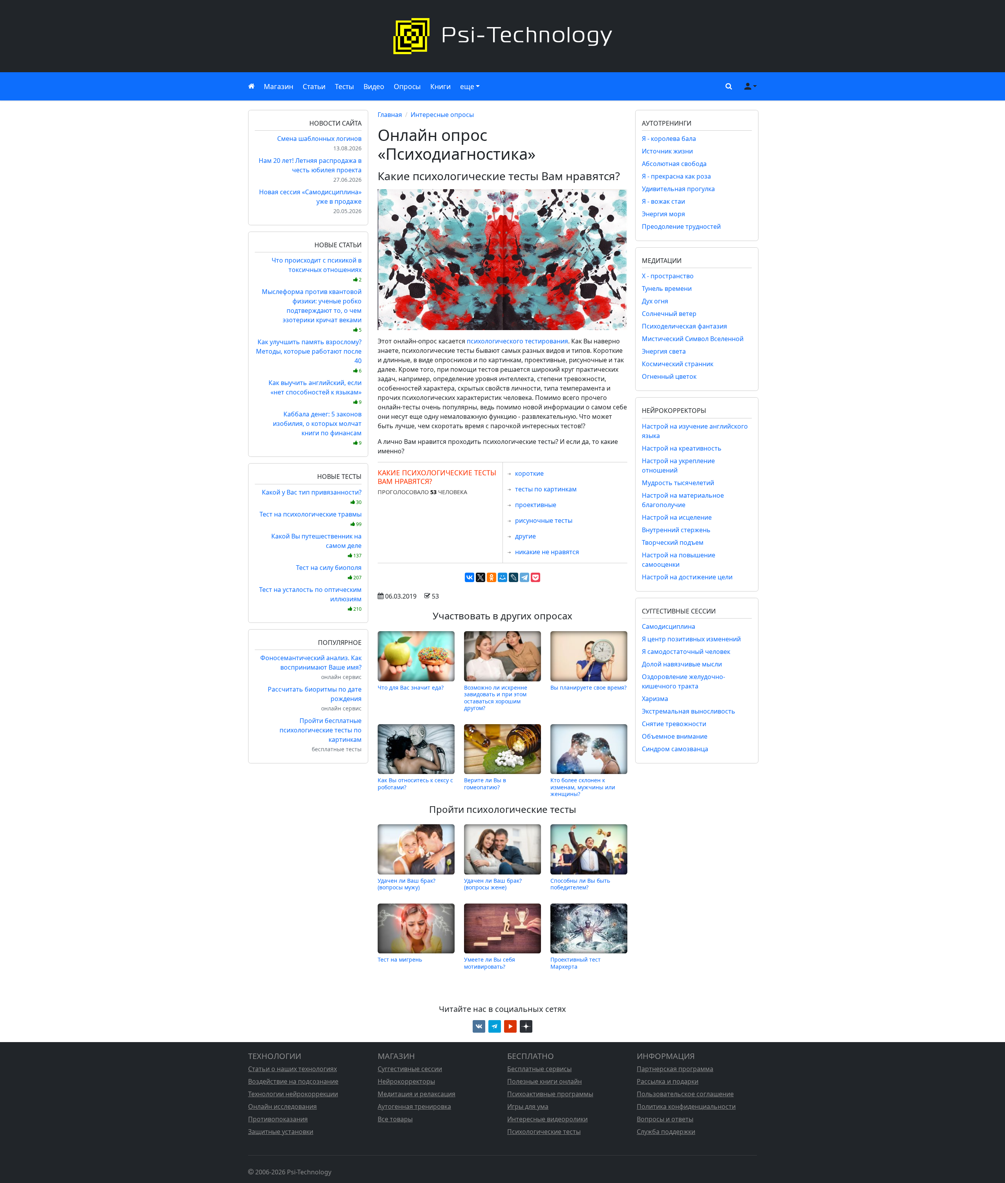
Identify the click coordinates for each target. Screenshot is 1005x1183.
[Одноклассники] (491, 577)
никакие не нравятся (547, 552)
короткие (529, 473)
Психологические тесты (544, 1131)
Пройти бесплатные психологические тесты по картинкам (321, 730)
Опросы (407, 86)
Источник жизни (667, 151)
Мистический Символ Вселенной (693, 338)
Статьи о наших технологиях (292, 1068)
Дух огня (655, 301)
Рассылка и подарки (667, 1081)
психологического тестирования (517, 341)
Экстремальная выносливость (688, 711)
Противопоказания (278, 1119)
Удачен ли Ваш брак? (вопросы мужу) (406, 884)
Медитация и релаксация (416, 1094)
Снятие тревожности (674, 723)
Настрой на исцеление (677, 517)
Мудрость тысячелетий (678, 482)
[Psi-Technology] (502, 36)
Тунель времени (667, 288)
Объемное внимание (674, 736)
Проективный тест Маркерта (575, 963)
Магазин (278, 86)
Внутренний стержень (676, 530)
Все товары (395, 1119)
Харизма (655, 698)
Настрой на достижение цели (687, 577)
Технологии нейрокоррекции (293, 1094)
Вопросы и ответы (665, 1119)
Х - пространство (668, 276)
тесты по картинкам (546, 489)
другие (525, 536)
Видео (374, 86)
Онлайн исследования (282, 1106)
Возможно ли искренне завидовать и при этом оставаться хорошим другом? (495, 697)
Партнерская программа (675, 1068)
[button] (727, 86)
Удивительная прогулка (678, 188)
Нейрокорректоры (406, 1081)
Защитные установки (280, 1131)
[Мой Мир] (502, 577)
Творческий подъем (673, 542)
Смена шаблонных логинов (319, 138)
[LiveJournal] (513, 577)
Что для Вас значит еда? (411, 687)
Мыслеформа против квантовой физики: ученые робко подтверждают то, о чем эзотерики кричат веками (312, 310)
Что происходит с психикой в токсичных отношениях (317, 269)
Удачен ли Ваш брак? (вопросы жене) (493, 884)
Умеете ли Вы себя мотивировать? (489, 963)
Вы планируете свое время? (588, 687)
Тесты (344, 86)
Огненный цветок (669, 376)
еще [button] (467, 86)
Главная (390, 114)
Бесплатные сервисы (539, 1068)
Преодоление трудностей (681, 226)
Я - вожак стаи (663, 201)
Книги (440, 86)
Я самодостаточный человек (686, 651)
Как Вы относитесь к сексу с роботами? (415, 783)
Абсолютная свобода (674, 163)
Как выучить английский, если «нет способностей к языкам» (315, 391)
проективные (535, 504)
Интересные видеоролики (547, 1119)
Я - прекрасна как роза (676, 176)
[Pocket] (535, 577)
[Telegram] (524, 577)
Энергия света (664, 351)
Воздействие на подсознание (293, 1081)
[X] (480, 577)
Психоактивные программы (550, 1094)
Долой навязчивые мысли (682, 664)
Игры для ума (527, 1106)
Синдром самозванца (675, 749)
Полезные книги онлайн (544, 1081)
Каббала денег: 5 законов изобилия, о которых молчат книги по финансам (317, 428)
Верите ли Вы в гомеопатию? (485, 783)
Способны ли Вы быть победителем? (580, 884)
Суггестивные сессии (410, 1068)
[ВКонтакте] (469, 577)
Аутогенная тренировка (414, 1106)
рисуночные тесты (543, 520)
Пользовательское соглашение (685, 1094)
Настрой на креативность (682, 448)
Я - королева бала (669, 138)
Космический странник (677, 364)
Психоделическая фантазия (684, 326)
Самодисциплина (668, 626)
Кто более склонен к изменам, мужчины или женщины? (582, 787)
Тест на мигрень (400, 959)
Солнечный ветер (669, 313)
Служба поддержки (666, 1131)
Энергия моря (663, 214)
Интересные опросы (442, 114)
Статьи (314, 86)
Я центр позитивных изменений (691, 639)
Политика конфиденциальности (686, 1106)
